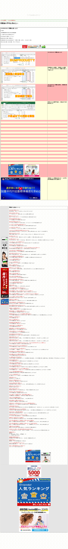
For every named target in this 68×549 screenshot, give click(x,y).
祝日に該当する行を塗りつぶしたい (15, 253)
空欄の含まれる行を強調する (14, 426)
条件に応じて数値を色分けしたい (15, 380)
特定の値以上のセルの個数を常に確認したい (17, 351)
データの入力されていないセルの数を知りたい (17, 348)
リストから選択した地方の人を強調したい (16, 296)
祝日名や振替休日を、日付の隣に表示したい (17, 302)
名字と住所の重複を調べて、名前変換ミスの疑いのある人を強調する (21, 420)
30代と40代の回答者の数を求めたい (15, 365)
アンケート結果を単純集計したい (15, 259)
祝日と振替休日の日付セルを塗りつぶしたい (17, 305)
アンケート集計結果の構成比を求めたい (16, 371)
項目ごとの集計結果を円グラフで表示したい (17, 445)
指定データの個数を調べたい (14, 319)
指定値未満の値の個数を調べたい (15, 322)
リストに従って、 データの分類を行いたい (17, 241)
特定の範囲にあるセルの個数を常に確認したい (17, 354)
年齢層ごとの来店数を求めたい (14, 308)
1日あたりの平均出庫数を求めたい (15, 397)
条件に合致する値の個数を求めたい (15, 276)
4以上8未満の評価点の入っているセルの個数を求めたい (19, 368)
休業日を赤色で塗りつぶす (14, 339)
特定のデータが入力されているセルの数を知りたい (18, 345)
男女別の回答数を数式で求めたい (15, 218)
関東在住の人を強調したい (14, 299)
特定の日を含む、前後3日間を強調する (16, 411)
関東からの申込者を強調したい (14, 273)
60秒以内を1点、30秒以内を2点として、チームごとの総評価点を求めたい (22, 403)
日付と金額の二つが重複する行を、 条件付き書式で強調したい (20, 394)
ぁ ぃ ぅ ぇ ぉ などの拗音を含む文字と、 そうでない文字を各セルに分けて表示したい (24, 247)
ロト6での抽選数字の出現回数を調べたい (16, 256)
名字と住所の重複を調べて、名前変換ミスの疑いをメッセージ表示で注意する (23, 423)
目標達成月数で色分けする (14, 406)
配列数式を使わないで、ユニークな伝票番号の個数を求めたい (20, 313)
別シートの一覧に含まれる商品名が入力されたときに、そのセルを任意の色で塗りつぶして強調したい (27, 342)
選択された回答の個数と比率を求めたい (16, 279)
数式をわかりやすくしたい (14, 215)
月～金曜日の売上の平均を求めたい (15, 357)
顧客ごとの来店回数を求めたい (14, 270)
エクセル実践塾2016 (11, 20)
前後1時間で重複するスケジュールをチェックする (18, 414)
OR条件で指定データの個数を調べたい (16, 325)
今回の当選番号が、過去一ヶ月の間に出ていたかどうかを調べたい (21, 290)
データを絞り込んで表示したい (14, 227)
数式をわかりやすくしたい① (14, 233)
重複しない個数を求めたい (14, 264)
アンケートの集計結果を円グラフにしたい (16, 442)
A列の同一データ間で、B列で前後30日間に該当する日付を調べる (21, 429)
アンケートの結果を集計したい (14, 374)
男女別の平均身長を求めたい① (14, 221)
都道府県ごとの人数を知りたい (14, 316)
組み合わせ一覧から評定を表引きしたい (16, 244)
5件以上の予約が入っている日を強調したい (17, 331)
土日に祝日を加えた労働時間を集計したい (16, 250)
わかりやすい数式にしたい (14, 210)
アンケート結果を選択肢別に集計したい (16, 282)
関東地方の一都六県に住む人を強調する (16, 417)
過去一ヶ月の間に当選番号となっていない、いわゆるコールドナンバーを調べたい (24, 293)
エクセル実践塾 (3, 20)
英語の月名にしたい (12, 377)
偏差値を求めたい (12, 439)
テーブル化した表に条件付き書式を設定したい (17, 224)
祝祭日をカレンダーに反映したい (15, 267)
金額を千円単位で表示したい (14, 388)
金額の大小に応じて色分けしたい (15, 385)
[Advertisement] (45, 20)
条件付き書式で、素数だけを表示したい (16, 400)
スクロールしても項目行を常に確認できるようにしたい (19, 230)
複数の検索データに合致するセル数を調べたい (17, 328)
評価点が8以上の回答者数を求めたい (15, 362)
